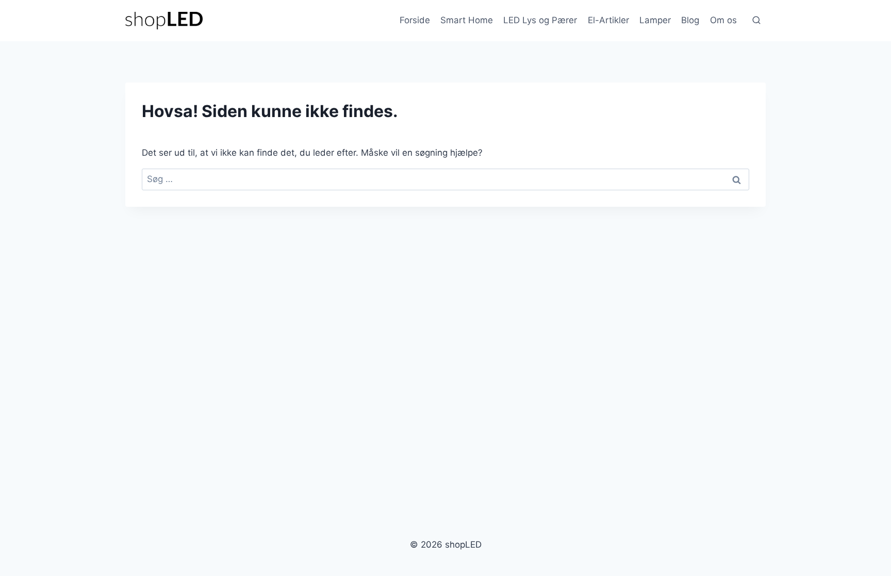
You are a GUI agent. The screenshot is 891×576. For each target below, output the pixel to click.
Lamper (655, 20)
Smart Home (466, 20)
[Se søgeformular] (756, 20)
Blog (690, 20)
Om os (723, 20)
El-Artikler (608, 20)
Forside (415, 20)
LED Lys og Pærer (540, 20)
